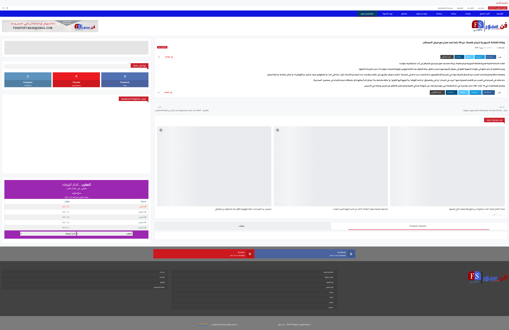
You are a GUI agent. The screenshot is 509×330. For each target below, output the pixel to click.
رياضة (453, 14)
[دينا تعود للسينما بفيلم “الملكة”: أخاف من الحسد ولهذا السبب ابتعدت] (331, 166)
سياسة (439, 14)
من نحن (481, 8)
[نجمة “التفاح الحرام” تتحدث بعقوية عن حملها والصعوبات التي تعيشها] (447, 166)
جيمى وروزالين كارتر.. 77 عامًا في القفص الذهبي (471, 3)
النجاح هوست (216, 324)
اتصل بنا (470, 8)
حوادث (468, 14)
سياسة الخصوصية (445, 8)
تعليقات (241, 226)
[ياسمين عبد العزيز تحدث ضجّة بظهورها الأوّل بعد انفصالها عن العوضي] (214, 166)
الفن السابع (485, 14)
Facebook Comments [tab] (417, 226)
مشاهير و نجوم (367, 14)
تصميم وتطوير (232, 324)
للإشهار (460, 8)
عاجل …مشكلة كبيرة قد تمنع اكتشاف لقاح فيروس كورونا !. (485, 110)
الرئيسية (500, 14)
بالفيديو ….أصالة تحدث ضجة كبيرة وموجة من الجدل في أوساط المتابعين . (181, 110)
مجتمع (404, 14)
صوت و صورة (421, 14)
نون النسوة (387, 14)
